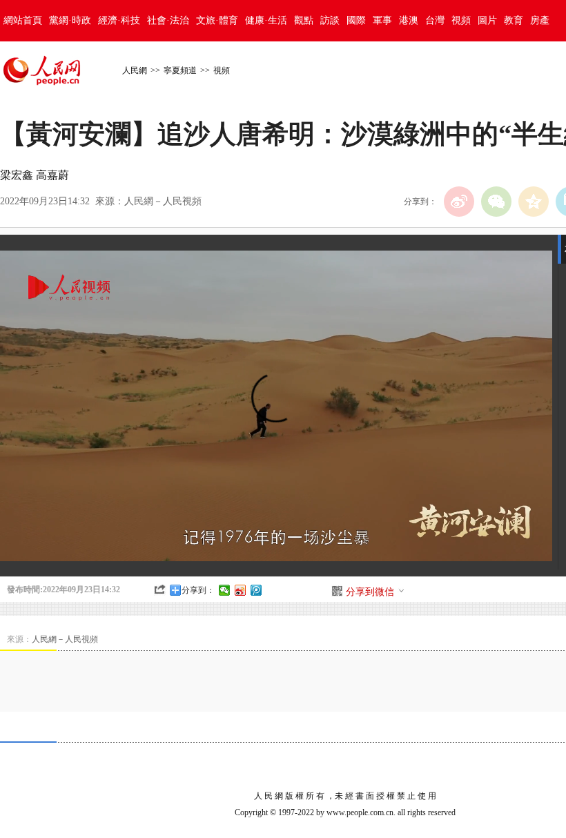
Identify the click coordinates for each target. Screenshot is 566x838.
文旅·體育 (217, 20)
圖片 (487, 20)
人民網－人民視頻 (163, 201)
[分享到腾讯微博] (256, 590)
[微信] (496, 201)
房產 (539, 20)
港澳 (408, 20)
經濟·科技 (119, 20)
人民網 (134, 70)
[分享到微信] (225, 590)
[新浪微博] (459, 201)
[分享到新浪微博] (240, 590)
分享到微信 (370, 592)
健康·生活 (266, 20)
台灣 (435, 20)
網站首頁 (22, 20)
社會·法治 (168, 20)
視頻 (461, 20)
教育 (513, 20)
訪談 (330, 20)
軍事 (382, 20)
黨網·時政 (70, 20)
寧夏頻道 (180, 70)
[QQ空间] (533, 201)
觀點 (303, 20)
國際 (356, 20)
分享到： (198, 590)
